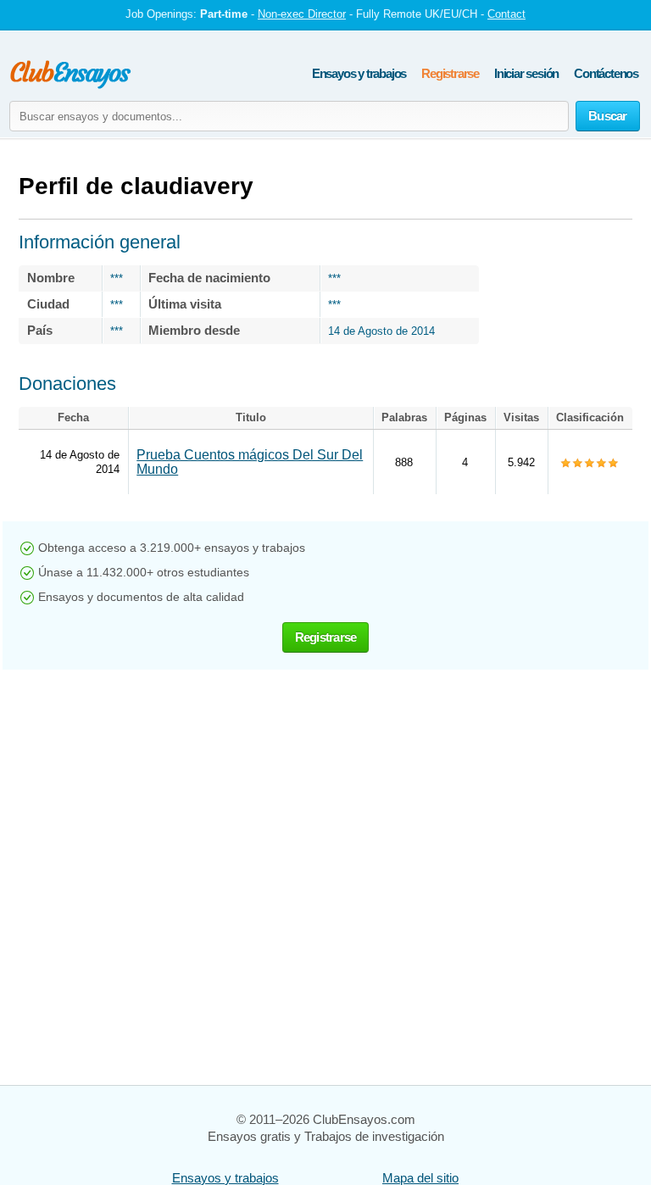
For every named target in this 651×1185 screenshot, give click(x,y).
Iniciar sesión (526, 73)
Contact (506, 14)
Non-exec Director (302, 14)
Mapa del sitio (420, 1178)
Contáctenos (606, 73)
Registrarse (450, 73)
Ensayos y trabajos (359, 73)
